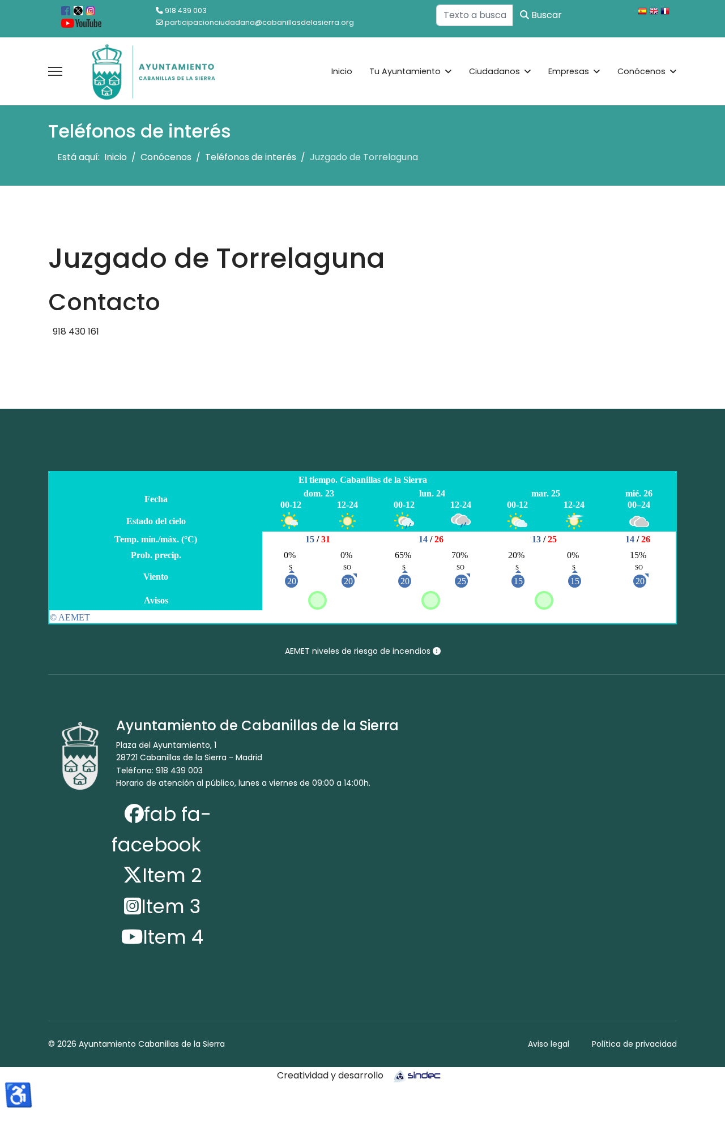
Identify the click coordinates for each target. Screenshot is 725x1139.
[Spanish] (643, 12)
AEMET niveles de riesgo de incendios (359, 651)
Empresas (568, 71)
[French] (666, 12)
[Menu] (55, 71)
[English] (654, 12)
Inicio (341, 71)
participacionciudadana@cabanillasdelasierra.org (259, 22)
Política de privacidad (634, 1044)
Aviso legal (548, 1044)
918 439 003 (186, 10)
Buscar (545, 15)
